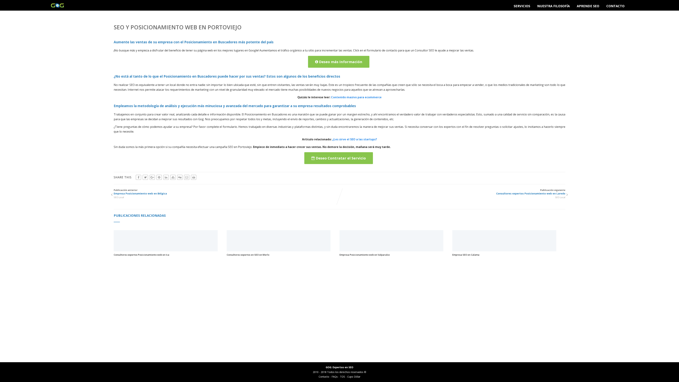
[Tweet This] (145, 177)
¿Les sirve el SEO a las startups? (354, 139)
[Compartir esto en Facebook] (138, 177)
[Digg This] (179, 177)
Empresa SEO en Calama (465, 254)
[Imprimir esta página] (193, 177)
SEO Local (119, 197)
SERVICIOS (522, 6)
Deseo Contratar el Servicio (340, 158)
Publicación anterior (140, 191)
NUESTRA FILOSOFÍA (553, 6)
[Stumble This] (173, 177)
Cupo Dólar (353, 376)
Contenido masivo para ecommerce (356, 97)
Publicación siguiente (530, 191)
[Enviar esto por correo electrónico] (186, 177)
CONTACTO (615, 6)
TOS (342, 376)
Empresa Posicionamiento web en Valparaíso (365, 254)
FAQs (335, 376)
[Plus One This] (152, 177)
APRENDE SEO (588, 6)
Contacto (324, 376)
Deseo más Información (340, 61)
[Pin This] (159, 177)
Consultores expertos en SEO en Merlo (248, 254)
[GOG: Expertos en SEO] (57, 6)
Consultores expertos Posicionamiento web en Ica (141, 254)
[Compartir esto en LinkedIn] (166, 177)
